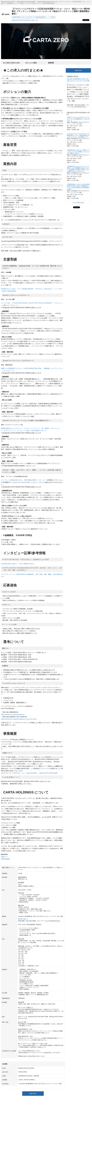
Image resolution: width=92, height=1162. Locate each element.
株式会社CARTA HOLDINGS (8, 1)
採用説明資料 (5, 859)
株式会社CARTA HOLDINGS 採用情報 (26, 1)
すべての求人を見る (78, 202)
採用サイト (4, 856)
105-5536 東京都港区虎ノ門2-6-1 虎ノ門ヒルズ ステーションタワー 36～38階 (78, 79)
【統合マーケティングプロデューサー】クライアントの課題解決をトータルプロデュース (78, 119)
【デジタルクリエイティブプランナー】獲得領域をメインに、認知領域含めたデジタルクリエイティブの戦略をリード (78, 135)
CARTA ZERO (5, 742)
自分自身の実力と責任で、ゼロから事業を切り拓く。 (18, 563)
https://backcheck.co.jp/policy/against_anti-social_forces (19, 719)
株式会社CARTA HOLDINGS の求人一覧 (47, 1)
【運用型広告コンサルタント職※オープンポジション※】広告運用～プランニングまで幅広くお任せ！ (78, 151)
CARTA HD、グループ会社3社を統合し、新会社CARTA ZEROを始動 (35, 773)
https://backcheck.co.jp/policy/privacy (13, 714)
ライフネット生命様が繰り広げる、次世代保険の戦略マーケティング (23, 480)
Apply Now (32, 1093)
